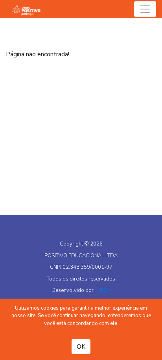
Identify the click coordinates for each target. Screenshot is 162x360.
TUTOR (103, 290)
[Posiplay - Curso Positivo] (28, 9)
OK (81, 346)
